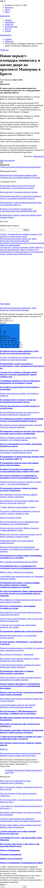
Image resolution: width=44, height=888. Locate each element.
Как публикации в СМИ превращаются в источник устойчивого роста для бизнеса (18, 712)
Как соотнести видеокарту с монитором (16, 654)
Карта (7, 12)
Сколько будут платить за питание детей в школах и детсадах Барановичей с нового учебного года (21, 248)
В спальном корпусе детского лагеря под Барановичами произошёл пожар (18, 401)
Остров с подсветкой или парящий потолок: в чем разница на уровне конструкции (21, 235)
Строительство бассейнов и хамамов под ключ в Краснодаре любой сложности (20, 666)
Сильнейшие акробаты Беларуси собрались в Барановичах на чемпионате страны (20, 382)
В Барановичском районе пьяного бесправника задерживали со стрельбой (21, 556)
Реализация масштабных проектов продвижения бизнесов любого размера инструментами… (20, 754)
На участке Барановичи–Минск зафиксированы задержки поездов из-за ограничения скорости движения (21, 593)
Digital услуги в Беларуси (11, 859)
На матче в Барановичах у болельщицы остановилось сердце (17, 607)
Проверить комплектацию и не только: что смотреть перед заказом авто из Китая (22, 649)
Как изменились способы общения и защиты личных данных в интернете (18, 495)
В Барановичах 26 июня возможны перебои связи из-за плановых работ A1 (22, 458)
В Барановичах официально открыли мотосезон (21, 631)
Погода (8, 29)
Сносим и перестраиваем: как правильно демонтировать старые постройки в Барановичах (20, 820)
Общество (9, 24)
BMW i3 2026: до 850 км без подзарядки (16, 572)
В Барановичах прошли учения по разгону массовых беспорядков (19, 489)
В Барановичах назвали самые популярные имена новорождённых (19, 464)
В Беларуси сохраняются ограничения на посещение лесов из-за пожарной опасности (19, 476)
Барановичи (5, 16)
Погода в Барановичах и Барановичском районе (21, 863)
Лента (7, 10)
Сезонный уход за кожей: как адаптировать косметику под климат (18, 626)
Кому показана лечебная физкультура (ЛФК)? (19, 562)
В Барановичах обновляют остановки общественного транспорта (16, 672)
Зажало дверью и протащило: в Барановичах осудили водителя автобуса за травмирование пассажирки (20, 686)
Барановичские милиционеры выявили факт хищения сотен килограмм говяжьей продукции (20, 176)
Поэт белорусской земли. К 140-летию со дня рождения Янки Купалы (19, 845)
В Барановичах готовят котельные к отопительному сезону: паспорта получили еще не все (21, 253)
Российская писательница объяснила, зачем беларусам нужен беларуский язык (18, 240)
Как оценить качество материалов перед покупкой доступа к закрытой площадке (21, 426)
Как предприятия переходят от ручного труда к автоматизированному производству (19, 413)
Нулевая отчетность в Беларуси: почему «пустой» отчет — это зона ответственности (21, 483)
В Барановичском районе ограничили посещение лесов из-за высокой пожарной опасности (21, 420)
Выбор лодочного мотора (10, 518)
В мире (8, 31)
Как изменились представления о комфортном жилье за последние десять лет (19, 502)
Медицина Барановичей (10, 854)
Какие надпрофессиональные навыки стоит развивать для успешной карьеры (18, 439)
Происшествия (11, 27)
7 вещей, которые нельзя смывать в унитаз (17, 507)
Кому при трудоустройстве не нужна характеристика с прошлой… (15, 782)
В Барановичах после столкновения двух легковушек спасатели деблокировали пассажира (22, 567)
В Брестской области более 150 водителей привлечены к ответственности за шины (17, 187)
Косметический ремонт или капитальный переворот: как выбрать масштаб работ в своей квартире (19, 549)
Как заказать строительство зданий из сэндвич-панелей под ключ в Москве (19, 659)
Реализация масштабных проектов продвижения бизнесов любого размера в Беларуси (21, 731)
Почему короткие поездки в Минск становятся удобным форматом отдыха (19, 529)
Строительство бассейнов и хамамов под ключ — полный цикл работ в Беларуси (22, 738)
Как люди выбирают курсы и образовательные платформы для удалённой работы (19, 523)
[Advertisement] (22, 279)
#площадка (10, 160)
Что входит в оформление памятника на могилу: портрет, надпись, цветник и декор (20, 512)
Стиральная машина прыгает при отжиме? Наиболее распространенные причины (18, 706)
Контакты (9, 7)
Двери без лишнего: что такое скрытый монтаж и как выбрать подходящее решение (20, 678)
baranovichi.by (5, 35)
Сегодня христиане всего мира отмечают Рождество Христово (18, 832)
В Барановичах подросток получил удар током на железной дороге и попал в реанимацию (22, 432)
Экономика (9, 22)
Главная (8, 20)
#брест (3, 160)
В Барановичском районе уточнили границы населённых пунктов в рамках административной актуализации (20, 585)
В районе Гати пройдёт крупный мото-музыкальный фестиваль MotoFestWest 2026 (19, 470)
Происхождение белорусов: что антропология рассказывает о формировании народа (19, 451)
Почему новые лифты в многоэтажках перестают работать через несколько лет (20, 826)
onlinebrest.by (38, 156)
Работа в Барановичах (10, 850)
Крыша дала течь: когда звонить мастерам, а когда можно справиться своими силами (21, 535)
